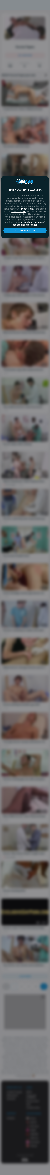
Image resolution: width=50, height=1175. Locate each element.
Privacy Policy (27, 208)
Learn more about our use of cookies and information (29, 223)
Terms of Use (18, 211)
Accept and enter (25, 230)
